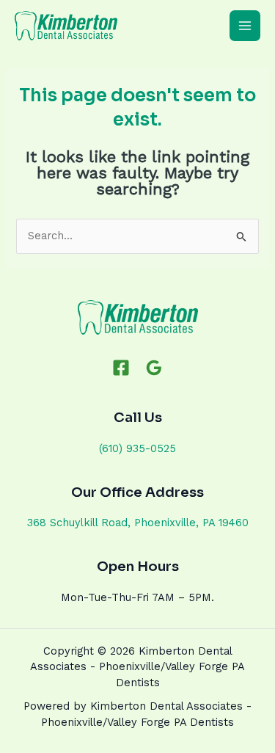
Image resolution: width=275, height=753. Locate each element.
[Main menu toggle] (245, 25)
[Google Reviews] (154, 367)
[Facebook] (121, 367)
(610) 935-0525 (137, 448)
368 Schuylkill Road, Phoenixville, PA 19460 (138, 522)
